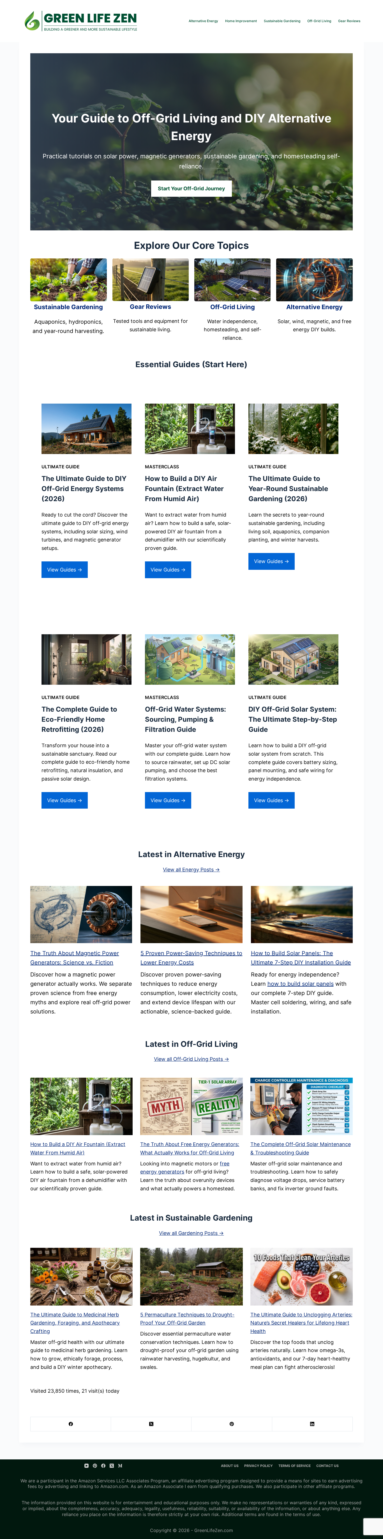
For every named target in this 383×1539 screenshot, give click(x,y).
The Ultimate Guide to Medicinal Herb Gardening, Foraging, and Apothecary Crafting (75, 1323)
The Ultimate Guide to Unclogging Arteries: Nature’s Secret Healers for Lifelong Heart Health (301, 1323)
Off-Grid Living (319, 21)
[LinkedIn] (312, 1424)
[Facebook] (71, 1424)
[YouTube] (86, 1466)
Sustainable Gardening (282, 21)
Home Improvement (241, 21)
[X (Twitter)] (151, 1424)
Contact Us (327, 1466)
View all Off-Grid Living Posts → (191, 1059)
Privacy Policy (258, 1466)
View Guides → (64, 570)
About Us (230, 1466)
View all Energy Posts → (191, 870)
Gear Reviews (349, 21)
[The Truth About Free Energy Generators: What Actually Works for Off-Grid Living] (191, 1106)
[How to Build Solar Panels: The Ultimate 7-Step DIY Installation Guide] (302, 914)
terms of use (306, 1514)
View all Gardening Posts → (191, 1233)
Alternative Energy (203, 21)
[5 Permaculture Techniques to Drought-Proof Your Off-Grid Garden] (191, 1276)
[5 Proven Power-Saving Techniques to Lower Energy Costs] (191, 914)
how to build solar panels (300, 983)
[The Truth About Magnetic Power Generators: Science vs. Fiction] (81, 914)
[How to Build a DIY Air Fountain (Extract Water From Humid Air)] (81, 1106)
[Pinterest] (232, 1424)
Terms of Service (294, 1466)
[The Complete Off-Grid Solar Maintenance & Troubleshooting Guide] (301, 1106)
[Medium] (120, 1466)
